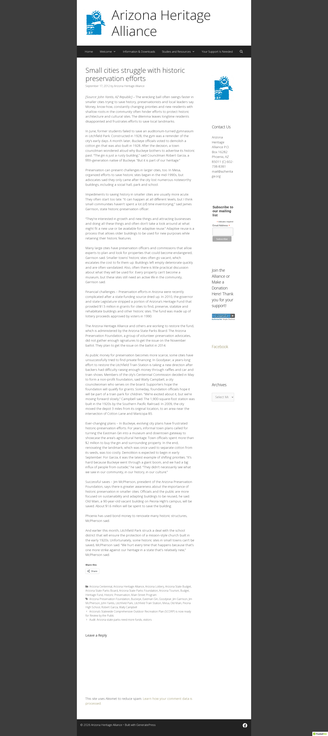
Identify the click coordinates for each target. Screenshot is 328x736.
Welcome (106, 51)
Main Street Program (143, 595)
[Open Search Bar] (241, 52)
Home (89, 51)
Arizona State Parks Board (101, 590)
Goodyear (165, 599)
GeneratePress (146, 725)
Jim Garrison (180, 599)
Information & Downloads (139, 51)
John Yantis (107, 603)
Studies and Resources (176, 51)
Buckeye (136, 599)
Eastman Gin (150, 599)
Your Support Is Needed (217, 51)
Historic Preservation (117, 595)
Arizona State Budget (178, 586)
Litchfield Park (124, 603)
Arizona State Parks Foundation (138, 590)
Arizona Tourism (169, 590)
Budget (184, 590)
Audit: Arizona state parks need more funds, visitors (120, 620)
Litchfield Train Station (147, 603)
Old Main (175, 603)
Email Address (221, 225)
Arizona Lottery (154, 586)
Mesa (165, 603)
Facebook (220, 346)
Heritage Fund (94, 595)
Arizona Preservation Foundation (109, 599)
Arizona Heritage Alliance (161, 23)
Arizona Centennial (100, 586)
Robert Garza (109, 607)
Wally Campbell (128, 607)
